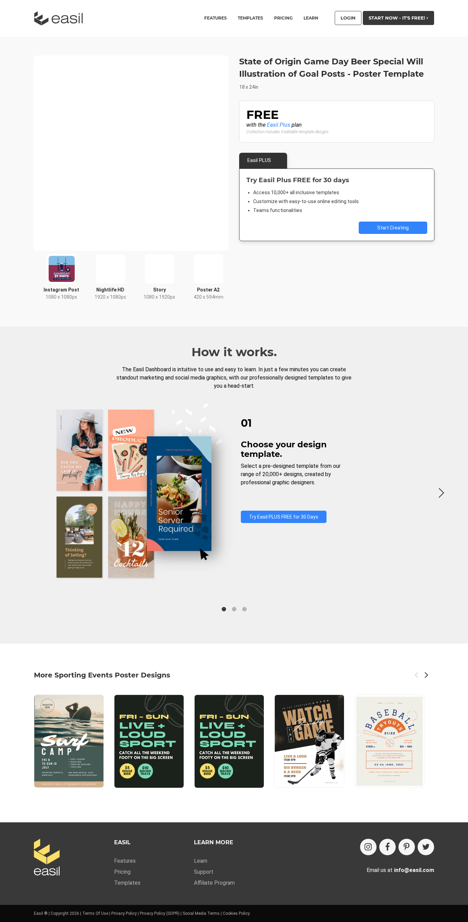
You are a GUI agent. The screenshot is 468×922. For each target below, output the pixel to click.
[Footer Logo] (47, 858)
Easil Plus (278, 125)
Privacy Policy (124, 913)
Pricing (283, 18)
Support (203, 872)
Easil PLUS (259, 160)
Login (348, 18)
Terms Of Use (95, 913)
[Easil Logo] (60, 18)
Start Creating (393, 227)
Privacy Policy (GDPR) (160, 913)
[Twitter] (426, 847)
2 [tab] (234, 609)
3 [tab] (244, 609)
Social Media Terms (201, 913)
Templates (127, 883)
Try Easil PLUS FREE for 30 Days (283, 517)
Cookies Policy (236, 913)
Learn (311, 18)
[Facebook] (387, 847)
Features (125, 861)
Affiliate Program (214, 883)
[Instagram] (368, 847)
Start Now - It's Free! (398, 18)
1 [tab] (223, 609)
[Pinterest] (406, 847)
